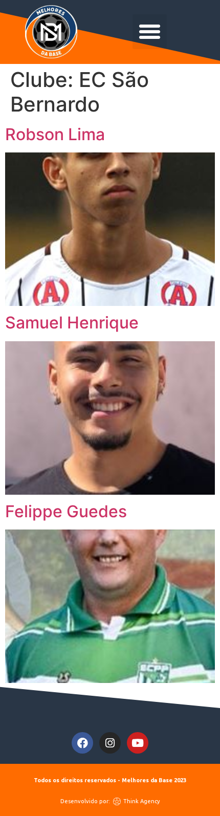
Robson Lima (55, 134)
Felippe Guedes (66, 511)
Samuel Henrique (72, 323)
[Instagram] (110, 743)
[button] (150, 31)
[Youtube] (137, 743)
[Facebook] (82, 743)
